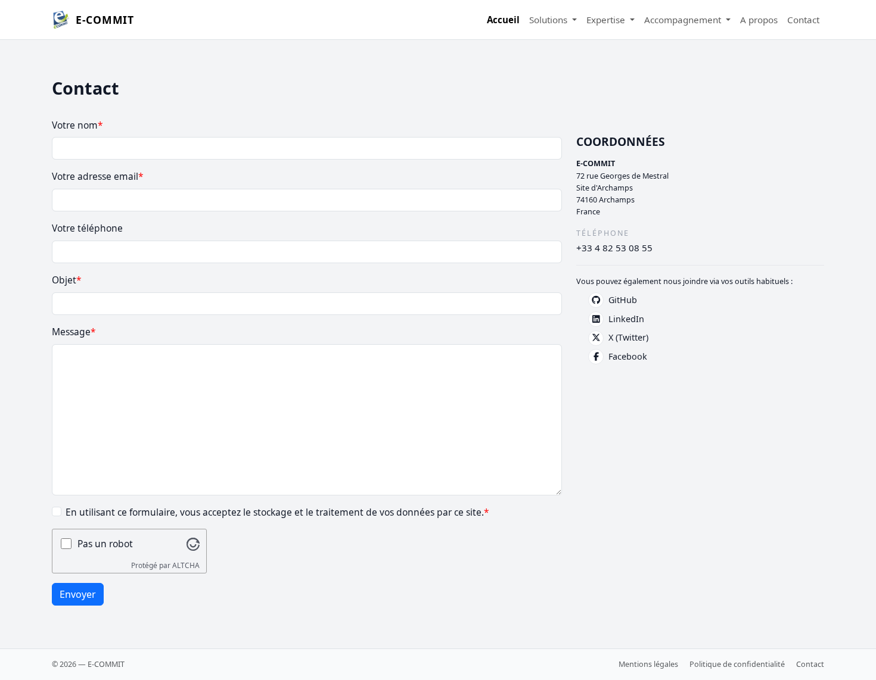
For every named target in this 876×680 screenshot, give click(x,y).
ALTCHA (186, 565)
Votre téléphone (87, 228)
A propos (759, 20)
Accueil (503, 20)
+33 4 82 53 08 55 (614, 248)
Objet (64, 279)
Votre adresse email (95, 176)
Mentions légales (648, 664)
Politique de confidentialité (737, 664)
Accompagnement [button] (683, 20)
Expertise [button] (607, 20)
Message (71, 331)
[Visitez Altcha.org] (193, 543)
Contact (803, 20)
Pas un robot (105, 543)
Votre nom (75, 125)
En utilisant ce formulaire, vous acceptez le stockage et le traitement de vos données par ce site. (275, 512)
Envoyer (78, 594)
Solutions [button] (549, 20)
